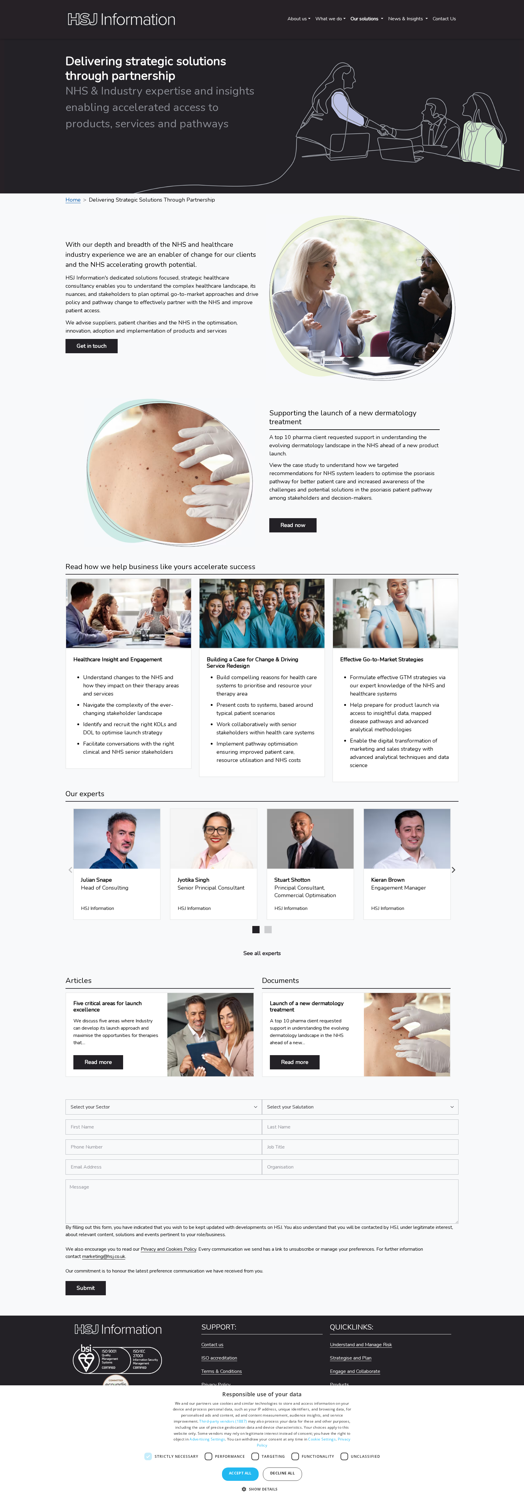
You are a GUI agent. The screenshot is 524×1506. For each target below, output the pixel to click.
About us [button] (297, 18)
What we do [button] (328, 18)
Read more (104, 1062)
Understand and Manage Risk (361, 1344)
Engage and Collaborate (355, 1371)
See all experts (262, 953)
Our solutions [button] (365, 18)
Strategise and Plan (350, 1358)
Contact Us (444, 18)
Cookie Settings (322, 1439)
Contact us (212, 1344)
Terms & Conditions (221, 1371)
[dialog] (262, 1445)
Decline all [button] (282, 1473)
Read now (292, 525)
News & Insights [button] (406, 18)
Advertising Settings (207, 1439)
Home (73, 199)
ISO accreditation (219, 1358)
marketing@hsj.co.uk (103, 1256)
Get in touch (91, 346)
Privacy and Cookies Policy (168, 1249)
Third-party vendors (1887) (223, 1421)
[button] (453, 870)
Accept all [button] (240, 1473)
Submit (86, 1288)
